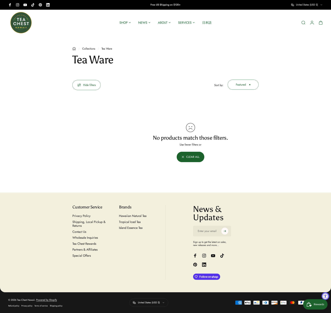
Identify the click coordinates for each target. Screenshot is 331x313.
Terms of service (41, 305)
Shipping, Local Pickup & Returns (89, 224)
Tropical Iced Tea (130, 222)
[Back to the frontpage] (74, 48)
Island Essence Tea (131, 228)
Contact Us (79, 232)
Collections (88, 49)
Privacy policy (26, 305)
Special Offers (81, 256)
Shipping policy (56, 305)
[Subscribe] (224, 231)
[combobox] (307, 5)
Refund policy (13, 305)
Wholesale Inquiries (85, 238)
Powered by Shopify (46, 300)
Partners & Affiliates (85, 250)
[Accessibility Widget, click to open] (325, 296)
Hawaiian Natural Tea (133, 216)
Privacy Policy (81, 216)
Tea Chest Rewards (84, 244)
